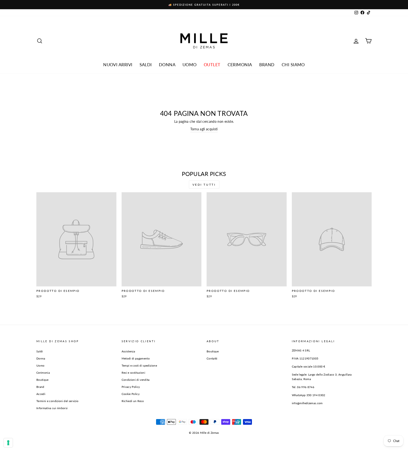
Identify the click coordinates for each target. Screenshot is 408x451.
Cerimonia (240, 64)
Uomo (190, 64)
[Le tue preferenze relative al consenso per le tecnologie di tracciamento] (8, 442)
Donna (167, 64)
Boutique (42, 379)
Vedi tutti (204, 184)
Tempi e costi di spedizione (139, 365)
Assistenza (128, 351)
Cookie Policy (131, 394)
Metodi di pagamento (136, 358)
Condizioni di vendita (136, 379)
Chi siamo (293, 64)
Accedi (40, 394)
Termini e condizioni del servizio (57, 401)
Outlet (212, 64)
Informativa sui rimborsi (52, 408)
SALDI (146, 64)
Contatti (212, 358)
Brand (267, 64)
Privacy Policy (131, 387)
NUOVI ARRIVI (117, 64)
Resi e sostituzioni (133, 372)
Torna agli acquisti (204, 129)
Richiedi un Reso (133, 401)
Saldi (39, 351)
